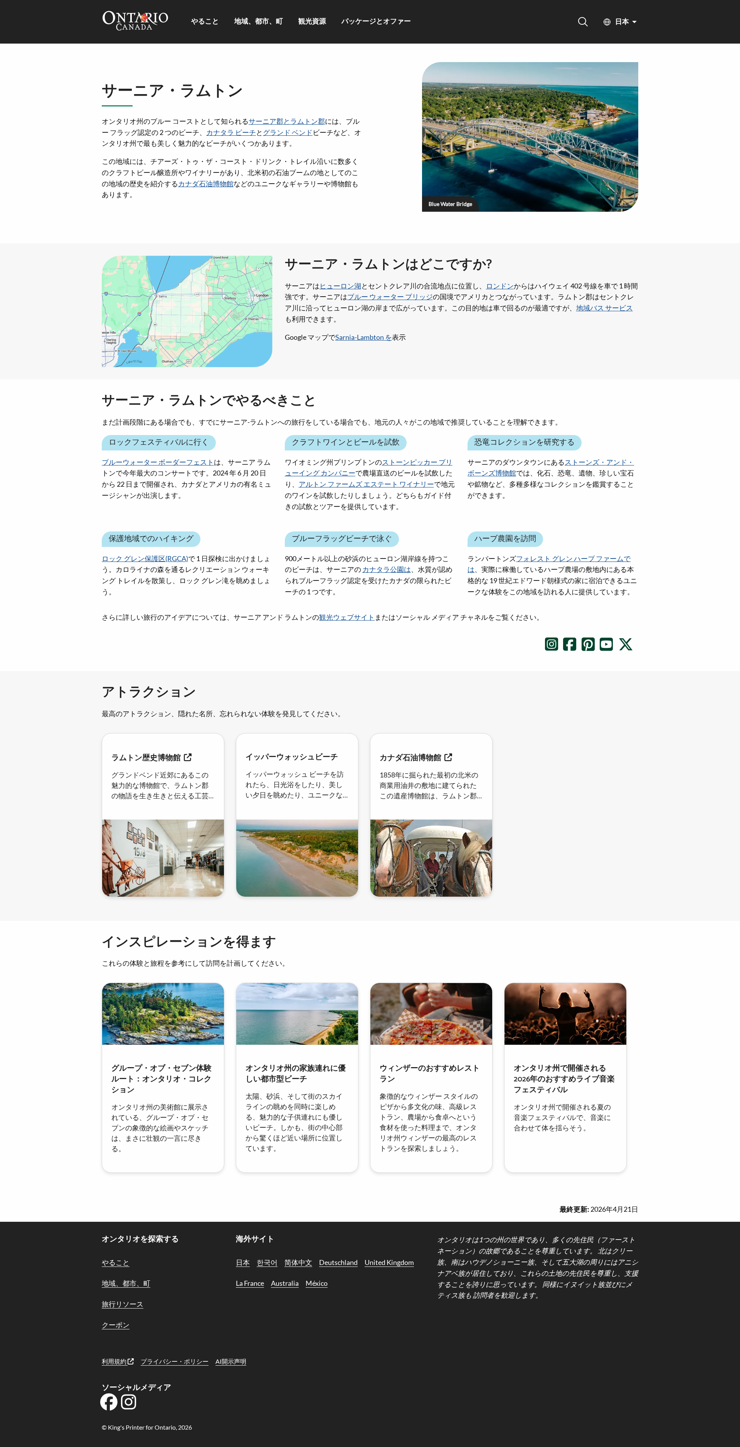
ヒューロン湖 (340, 286)
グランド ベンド (288, 132)
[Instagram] (129, 1404)
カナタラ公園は (386, 569)
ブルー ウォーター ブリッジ (390, 296)
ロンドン (500, 286)
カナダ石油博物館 (206, 183)
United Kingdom (389, 1262)
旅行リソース (122, 1304)
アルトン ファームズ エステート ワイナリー (366, 484)
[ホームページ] (135, 21)
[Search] (583, 22)
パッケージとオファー (376, 21)
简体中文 (298, 1262)
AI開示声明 (230, 1361)
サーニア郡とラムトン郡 (287, 121)
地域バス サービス (604, 308)
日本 (622, 22)
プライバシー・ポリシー (175, 1361)
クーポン (116, 1325)
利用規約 (115, 1361)
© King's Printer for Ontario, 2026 (147, 1427)
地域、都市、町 (258, 21)
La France (250, 1283)
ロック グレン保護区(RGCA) (145, 558)
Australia (285, 1283)
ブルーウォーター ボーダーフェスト (158, 462)
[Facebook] (109, 1404)
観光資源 (312, 21)
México (317, 1283)
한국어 (267, 1262)
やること (205, 21)
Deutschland (338, 1262)
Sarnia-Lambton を (363, 337)
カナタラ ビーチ (231, 132)
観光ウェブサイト (347, 617)
